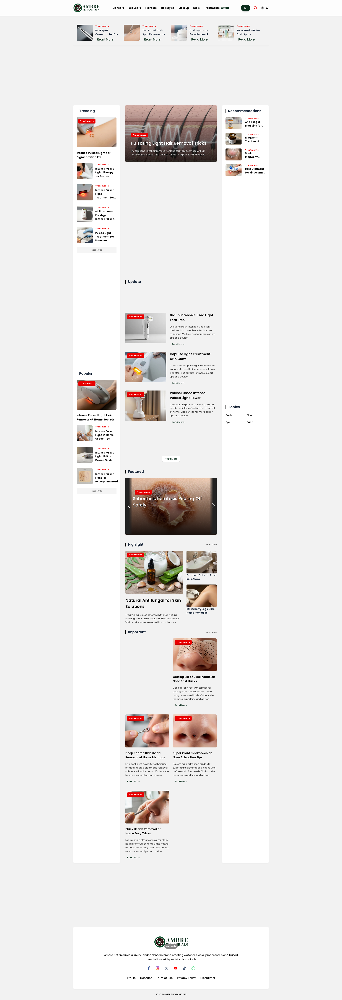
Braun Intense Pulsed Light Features (191, 317)
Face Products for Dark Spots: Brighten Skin (248, 32)
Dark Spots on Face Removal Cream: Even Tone (201, 32)
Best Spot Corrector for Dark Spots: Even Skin (107, 32)
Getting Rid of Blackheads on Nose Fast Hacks (194, 679)
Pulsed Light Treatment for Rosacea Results (104, 236)
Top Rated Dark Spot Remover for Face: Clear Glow (153, 32)
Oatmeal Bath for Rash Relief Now (201, 577)
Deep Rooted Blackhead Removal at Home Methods (145, 755)
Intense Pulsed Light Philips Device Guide (104, 456)
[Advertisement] (171, 75)
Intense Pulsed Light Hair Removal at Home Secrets (96, 417)
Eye (228, 422)
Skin (249, 415)
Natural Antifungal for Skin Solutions (153, 603)
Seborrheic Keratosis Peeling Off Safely (167, 502)
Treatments (216, 8)
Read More (105, 39)
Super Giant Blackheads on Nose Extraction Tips (192, 755)
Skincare (118, 8)
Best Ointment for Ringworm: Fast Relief (254, 171)
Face (250, 422)
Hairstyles (167, 8)
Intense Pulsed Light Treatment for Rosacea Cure (104, 194)
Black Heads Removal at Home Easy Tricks (143, 831)
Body (229, 415)
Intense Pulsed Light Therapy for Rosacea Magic (104, 172)
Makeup (183, 8)
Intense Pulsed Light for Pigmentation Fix (94, 155)
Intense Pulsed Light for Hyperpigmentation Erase (108, 477)
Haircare (151, 8)
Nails (196, 8)
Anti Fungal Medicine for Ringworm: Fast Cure (255, 124)
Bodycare (134, 8)
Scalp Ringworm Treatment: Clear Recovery (255, 155)
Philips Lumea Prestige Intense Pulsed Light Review (104, 215)
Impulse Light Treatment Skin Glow (190, 356)
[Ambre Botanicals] (86, 8)
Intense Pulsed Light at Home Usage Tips (104, 434)
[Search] (255, 8)
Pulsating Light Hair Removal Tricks (168, 143)
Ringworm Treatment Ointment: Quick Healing (254, 139)
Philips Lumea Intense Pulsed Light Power (188, 395)
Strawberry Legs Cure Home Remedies (200, 610)
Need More (97, 250)
